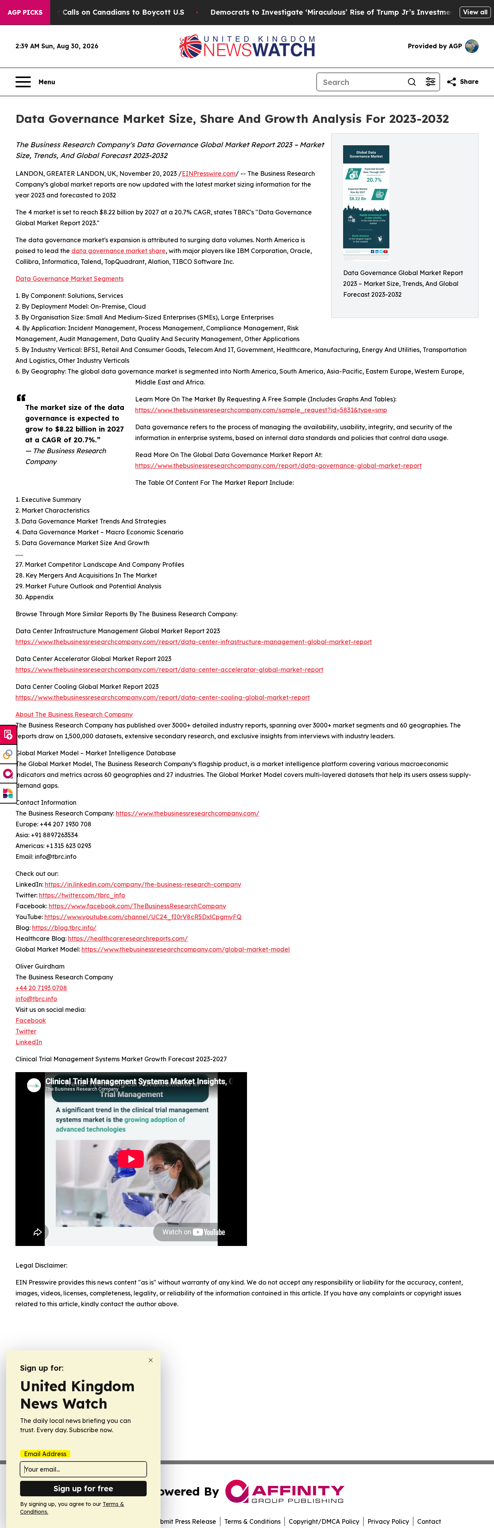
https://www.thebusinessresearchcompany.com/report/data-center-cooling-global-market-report (162, 697)
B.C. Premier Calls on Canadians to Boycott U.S (100, 12)
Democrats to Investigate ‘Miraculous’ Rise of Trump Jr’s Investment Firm (343, 12)
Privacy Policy (388, 1521)
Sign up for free (83, 1488)
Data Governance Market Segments (69, 278)
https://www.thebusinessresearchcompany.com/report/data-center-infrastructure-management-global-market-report (193, 642)
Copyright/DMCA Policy (324, 1521)
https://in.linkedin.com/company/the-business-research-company (143, 884)
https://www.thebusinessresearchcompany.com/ (187, 813)
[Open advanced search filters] (430, 82)
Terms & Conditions (252, 1521)
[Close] (150, 1360)
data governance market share (118, 251)
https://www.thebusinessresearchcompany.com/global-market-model (185, 949)
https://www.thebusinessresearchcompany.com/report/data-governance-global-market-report (278, 465)
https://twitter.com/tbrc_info (82, 895)
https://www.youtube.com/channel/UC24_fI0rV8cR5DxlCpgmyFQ (143, 917)
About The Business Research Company (74, 714)
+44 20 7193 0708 (41, 988)
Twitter (25, 1031)
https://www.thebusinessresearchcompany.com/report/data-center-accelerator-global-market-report (169, 669)
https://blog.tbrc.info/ (64, 927)
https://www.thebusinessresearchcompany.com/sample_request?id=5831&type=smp (261, 410)
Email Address (45, 1454)
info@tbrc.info (36, 999)
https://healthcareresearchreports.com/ (128, 938)
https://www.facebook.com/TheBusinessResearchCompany (137, 906)
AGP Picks (25, 12)
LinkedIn (28, 1042)
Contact (429, 1521)
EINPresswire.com (208, 173)
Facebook (30, 1020)
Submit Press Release (184, 1521)
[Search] (412, 82)
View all (475, 12)
